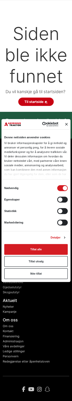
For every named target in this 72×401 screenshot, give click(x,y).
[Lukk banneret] (66, 124)
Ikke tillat (36, 273)
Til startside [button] (34, 102)
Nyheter (8, 306)
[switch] (62, 200)
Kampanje (9, 311)
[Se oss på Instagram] (39, 389)
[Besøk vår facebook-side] (23, 389)
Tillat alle (36, 249)
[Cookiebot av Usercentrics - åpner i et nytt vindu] (43, 124)
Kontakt (8, 331)
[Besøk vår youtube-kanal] (31, 389)
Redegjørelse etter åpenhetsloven (26, 361)
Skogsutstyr (11, 292)
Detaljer (56, 237)
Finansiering (11, 336)
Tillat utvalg (36, 261)
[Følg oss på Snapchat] (47, 389)
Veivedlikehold (13, 282)
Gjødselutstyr (12, 287)
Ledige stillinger (14, 351)
